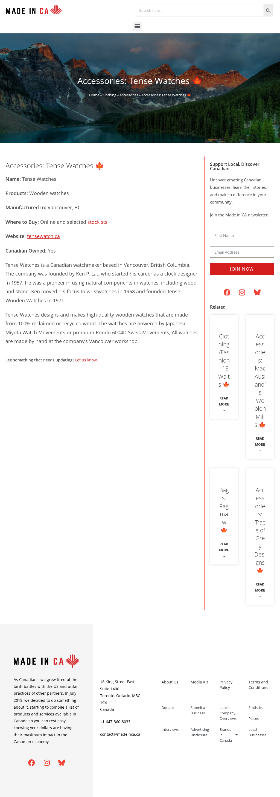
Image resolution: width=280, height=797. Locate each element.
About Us (170, 682)
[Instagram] (242, 292)
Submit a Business (198, 710)
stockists (97, 222)
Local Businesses (257, 732)
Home (94, 94)
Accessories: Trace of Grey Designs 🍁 (260, 530)
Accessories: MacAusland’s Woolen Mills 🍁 (260, 380)
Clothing (109, 94)
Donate (168, 707)
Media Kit (199, 682)
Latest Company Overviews (228, 713)
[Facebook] (227, 292)
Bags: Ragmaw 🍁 (224, 510)
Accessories (128, 94)
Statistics (256, 707)
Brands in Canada (226, 735)
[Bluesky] (257, 292)
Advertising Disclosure (200, 732)
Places (254, 718)
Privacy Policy (226, 684)
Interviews (170, 729)
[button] (137, 26)
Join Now (242, 269)
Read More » (224, 404)
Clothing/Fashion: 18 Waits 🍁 (224, 360)
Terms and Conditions (258, 684)
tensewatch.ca (43, 236)
